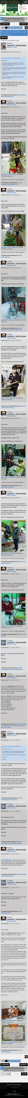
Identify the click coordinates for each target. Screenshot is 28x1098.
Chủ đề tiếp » (23, 23)
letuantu (3, 96)
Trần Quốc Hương (10, 407)
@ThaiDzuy (11, 686)
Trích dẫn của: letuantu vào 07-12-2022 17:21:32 (11, 58)
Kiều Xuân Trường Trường (15, 329)
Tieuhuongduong (22, 94)
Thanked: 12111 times (12, 47)
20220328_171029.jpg (7, 477)
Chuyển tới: (9, 1073)
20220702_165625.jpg (7, 320)
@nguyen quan (11, 933)
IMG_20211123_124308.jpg (8, 1042)
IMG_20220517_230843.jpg (8, 397)
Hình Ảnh (4, 37)
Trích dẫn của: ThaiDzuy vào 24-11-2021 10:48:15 (11, 746)
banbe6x (10, 43)
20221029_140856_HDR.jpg (8, 247)
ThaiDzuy (10, 640)
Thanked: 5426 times (11, 104)
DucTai (23, 406)
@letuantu (3, 653)
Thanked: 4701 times (11, 644)
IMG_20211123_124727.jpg (8, 1020)
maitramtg (7, 96)
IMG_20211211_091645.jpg (8, 626)
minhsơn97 (8, 563)
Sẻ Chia (11, 96)
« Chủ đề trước (5, 23)
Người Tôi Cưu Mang (12, 1094)
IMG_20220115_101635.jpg (8, 553)
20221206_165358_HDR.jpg (8, 174)
